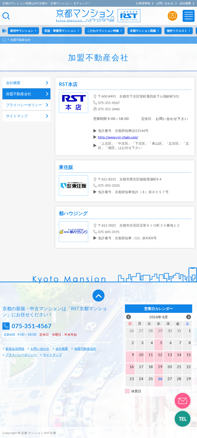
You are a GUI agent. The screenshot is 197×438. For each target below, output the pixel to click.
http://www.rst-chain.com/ (118, 137)
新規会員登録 (15, 349)
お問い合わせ (164, 3)
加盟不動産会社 (18, 94)
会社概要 (185, 3)
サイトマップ (17, 116)
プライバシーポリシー (24, 105)
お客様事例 (143, 3)
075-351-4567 (31, 326)
